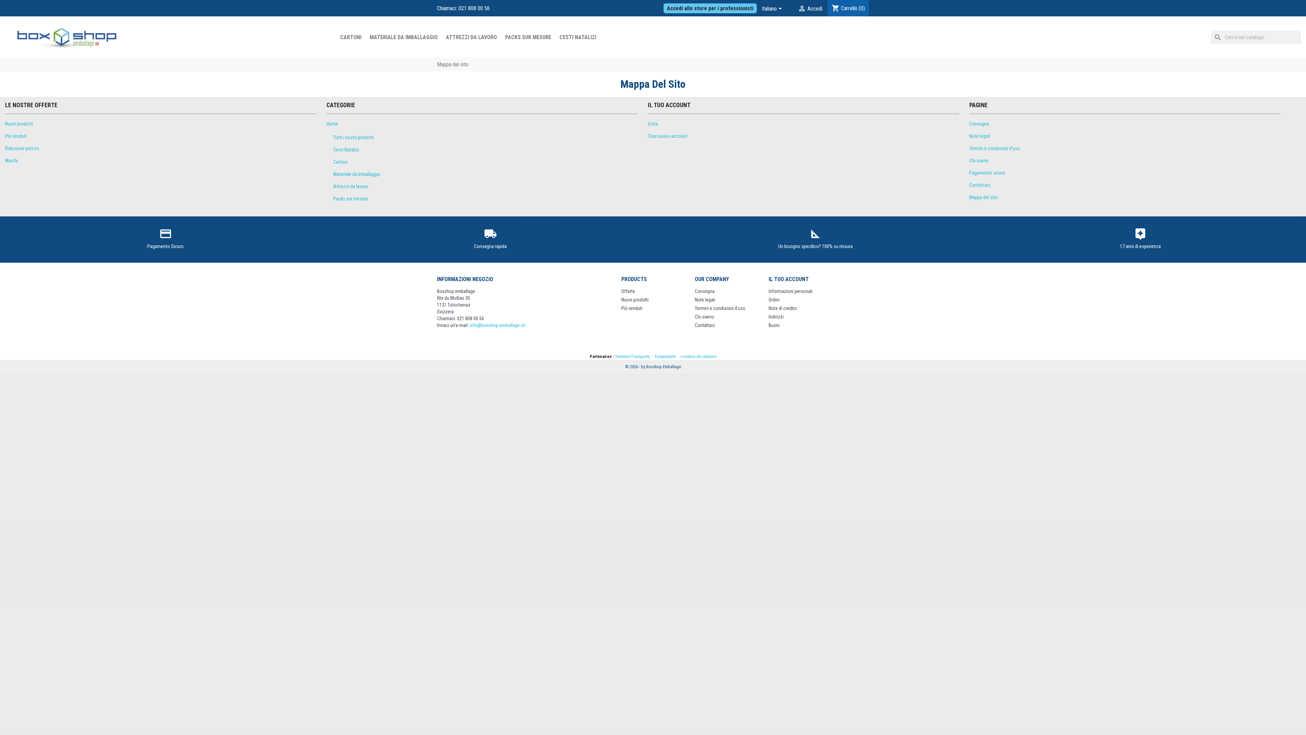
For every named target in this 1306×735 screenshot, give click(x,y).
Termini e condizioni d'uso (994, 148)
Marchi (11, 161)
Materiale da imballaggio (404, 37)
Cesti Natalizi (577, 37)
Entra (653, 124)
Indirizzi (776, 317)
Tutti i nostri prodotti (353, 138)
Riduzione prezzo (22, 148)
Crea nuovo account (667, 136)
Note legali (979, 136)
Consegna (979, 124)
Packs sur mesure (528, 37)
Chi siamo (979, 161)
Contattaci (979, 185)
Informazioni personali (791, 291)
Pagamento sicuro (987, 173)
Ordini (774, 300)
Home (332, 124)
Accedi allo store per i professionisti (710, 8)
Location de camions (699, 356)
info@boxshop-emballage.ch (497, 325)
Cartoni (351, 37)
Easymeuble (665, 356)
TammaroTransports (632, 356)
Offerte (628, 291)
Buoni (774, 325)
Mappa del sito (983, 197)
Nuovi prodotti (19, 124)
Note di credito (783, 308)
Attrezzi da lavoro (471, 37)
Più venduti (16, 136)
